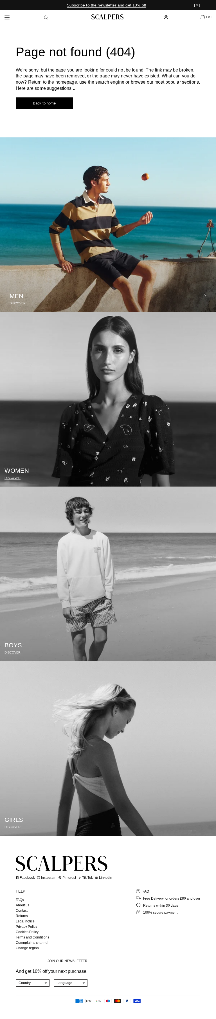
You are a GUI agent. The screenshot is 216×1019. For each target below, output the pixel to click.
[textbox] (33, 982)
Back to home (44, 103)
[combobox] (33, 982)
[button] (46, 17)
